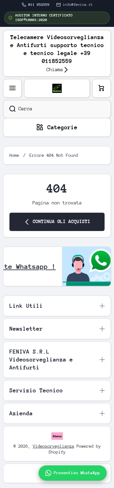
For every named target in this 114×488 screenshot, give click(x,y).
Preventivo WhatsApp (77, 472)
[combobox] (57, 109)
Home (14, 155)
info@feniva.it (78, 4)
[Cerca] (9, 109)
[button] (101, 88)
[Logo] (57, 88)
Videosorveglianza (53, 446)
